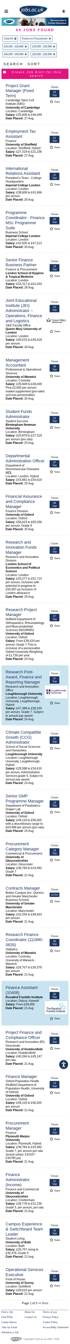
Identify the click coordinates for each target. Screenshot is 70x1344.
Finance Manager (21, 1076)
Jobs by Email (9, 1327)
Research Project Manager (21, 612)
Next (45, 1303)
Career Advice (9, 1322)
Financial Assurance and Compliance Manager (24, 501)
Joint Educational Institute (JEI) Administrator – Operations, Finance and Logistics (24, 310)
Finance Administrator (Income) (17, 1179)
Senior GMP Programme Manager (25, 798)
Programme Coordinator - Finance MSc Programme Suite (25, 220)
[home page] (33, 15)
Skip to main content (14, 3)
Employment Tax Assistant (21, 134)
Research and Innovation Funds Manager (21, 547)
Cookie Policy (50, 1322)
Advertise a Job (9, 1332)
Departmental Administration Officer (25, 458)
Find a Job (7, 1312)
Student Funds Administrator (19, 414)
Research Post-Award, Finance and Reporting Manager (24, 677)
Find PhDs (7, 1317)
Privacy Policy (50, 1317)
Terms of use (50, 1312)
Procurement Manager (17, 1126)
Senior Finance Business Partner (21, 262)
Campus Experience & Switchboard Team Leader (24, 1229)
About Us (30, 1312)
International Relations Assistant (23, 171)
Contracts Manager (23, 888)
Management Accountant (17, 362)
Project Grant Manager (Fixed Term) (20, 90)
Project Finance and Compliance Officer (24, 1035)
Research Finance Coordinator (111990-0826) (24, 939)
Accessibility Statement (56, 1327)
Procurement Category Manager (22, 846)
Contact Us (31, 1317)
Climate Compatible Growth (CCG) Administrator (23, 737)
